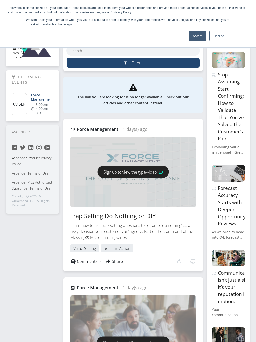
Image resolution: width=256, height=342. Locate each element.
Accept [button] (197, 36)
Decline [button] (219, 36)
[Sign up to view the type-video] (133, 166)
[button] (186, 261)
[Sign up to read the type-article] (133, 336)
